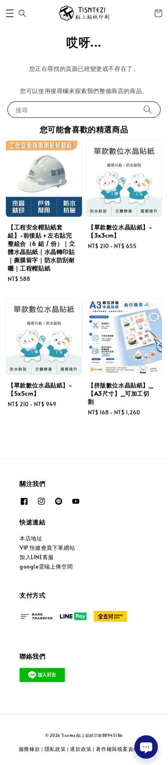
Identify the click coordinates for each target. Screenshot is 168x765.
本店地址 (31, 538)
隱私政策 (55, 748)
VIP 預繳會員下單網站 (47, 547)
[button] (9, 13)
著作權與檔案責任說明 (122, 748)
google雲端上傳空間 (46, 566)
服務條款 (29, 748)
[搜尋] (147, 109)
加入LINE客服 (37, 557)
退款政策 (80, 748)
